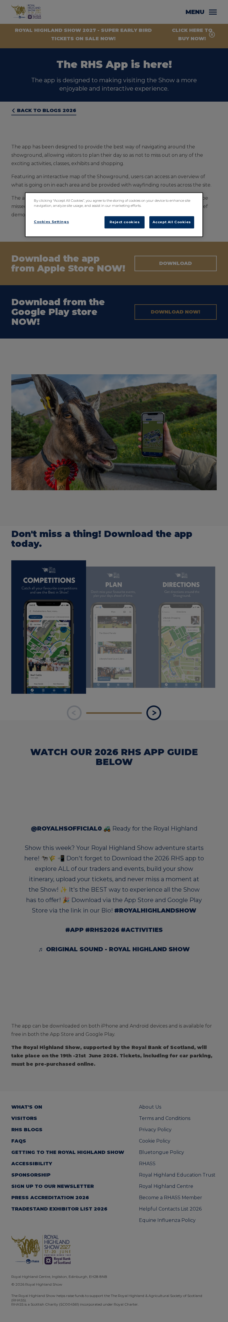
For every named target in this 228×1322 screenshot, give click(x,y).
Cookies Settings (51, 222)
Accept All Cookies (172, 222)
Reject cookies (125, 222)
